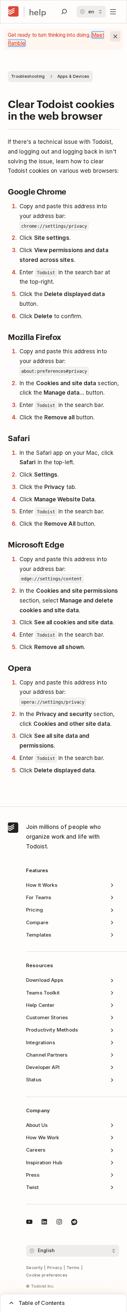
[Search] (64, 12)
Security (34, 1267)
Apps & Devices (73, 76)
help (37, 12)
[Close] (115, 36)
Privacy (54, 1267)
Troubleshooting (28, 76)
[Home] (13, 11)
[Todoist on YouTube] (29, 1223)
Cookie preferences (46, 1275)
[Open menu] (113, 12)
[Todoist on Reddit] (74, 1223)
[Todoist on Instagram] (59, 1223)
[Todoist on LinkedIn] (44, 1223)
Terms (73, 1267)
